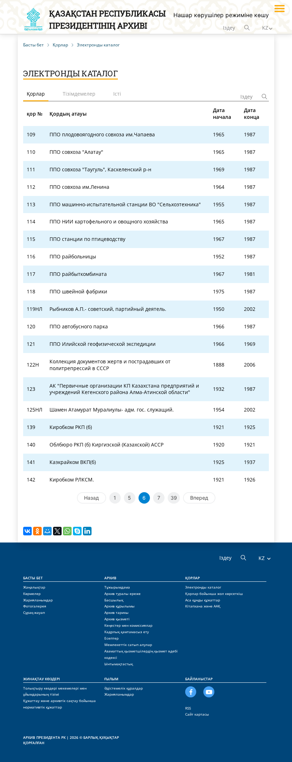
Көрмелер (32, 593)
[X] (57, 531)
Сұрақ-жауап (34, 612)
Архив (110, 577)
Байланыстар (199, 678)
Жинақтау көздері (41, 678)
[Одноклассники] (37, 531)
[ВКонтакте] (27, 531)
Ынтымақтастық (118, 663)
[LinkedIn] (87, 531)
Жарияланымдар (38, 599)
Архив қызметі (117, 618)
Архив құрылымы (119, 606)
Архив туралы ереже (122, 593)
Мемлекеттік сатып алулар (128, 644)
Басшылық (113, 599)
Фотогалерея (34, 606)
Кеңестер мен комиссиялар (128, 625)
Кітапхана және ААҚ (202, 606)
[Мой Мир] (47, 531)
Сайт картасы (197, 714)
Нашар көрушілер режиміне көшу (221, 15)
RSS (188, 708)
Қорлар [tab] (36, 93)
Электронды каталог (203, 587)
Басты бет (33, 577)
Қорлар (192, 577)
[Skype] (77, 531)
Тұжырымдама (117, 587)
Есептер (111, 638)
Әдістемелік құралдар (123, 688)
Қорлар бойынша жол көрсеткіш (214, 593)
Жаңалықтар (34, 587)
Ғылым (111, 678)
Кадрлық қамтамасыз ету (126, 631)
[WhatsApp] (67, 531)
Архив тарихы (116, 612)
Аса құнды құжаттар (202, 599)
